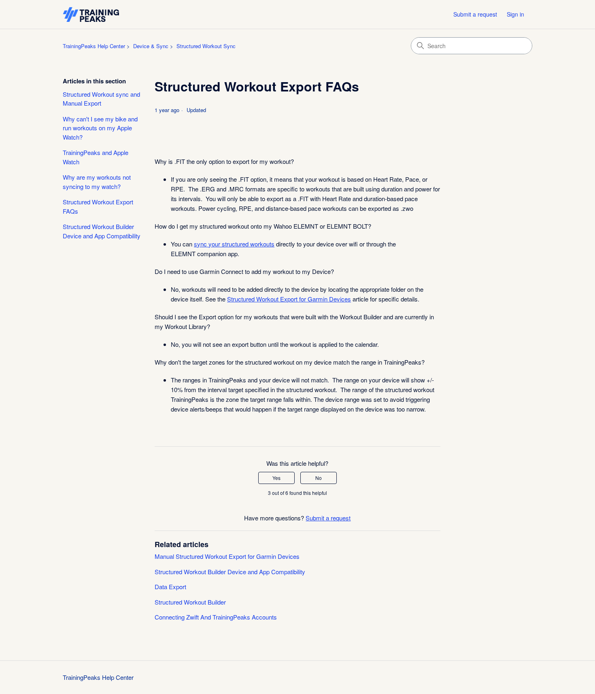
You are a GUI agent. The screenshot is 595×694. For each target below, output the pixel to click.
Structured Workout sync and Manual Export (101, 99)
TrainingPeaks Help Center (94, 46)
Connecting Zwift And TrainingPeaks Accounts (216, 617)
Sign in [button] (515, 14)
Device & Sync (150, 46)
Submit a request (475, 14)
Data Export (170, 586)
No (318, 477)
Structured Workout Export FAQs (98, 206)
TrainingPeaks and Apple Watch (95, 157)
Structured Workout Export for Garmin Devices (289, 299)
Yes (276, 477)
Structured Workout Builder (190, 602)
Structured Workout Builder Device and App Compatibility (101, 231)
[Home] (91, 14)
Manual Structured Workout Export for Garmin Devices (227, 556)
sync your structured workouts (234, 244)
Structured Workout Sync (206, 46)
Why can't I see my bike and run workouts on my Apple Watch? (100, 128)
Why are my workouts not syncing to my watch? (97, 182)
